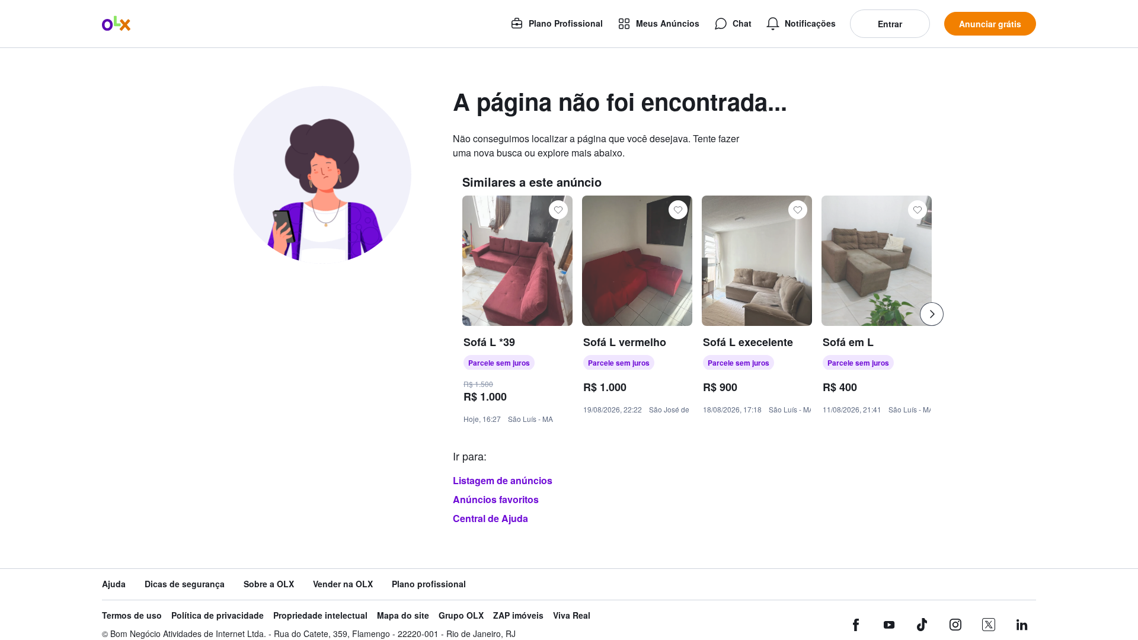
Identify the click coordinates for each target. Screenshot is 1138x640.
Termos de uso (132, 615)
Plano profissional (429, 584)
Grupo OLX (461, 615)
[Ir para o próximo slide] (932, 314)
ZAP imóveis (518, 615)
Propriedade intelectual (320, 615)
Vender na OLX (343, 584)
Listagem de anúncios (502, 480)
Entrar (890, 24)
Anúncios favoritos (496, 499)
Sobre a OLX (269, 584)
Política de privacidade (217, 615)
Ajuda (114, 584)
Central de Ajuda (490, 518)
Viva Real (571, 615)
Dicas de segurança (185, 584)
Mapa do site (403, 615)
